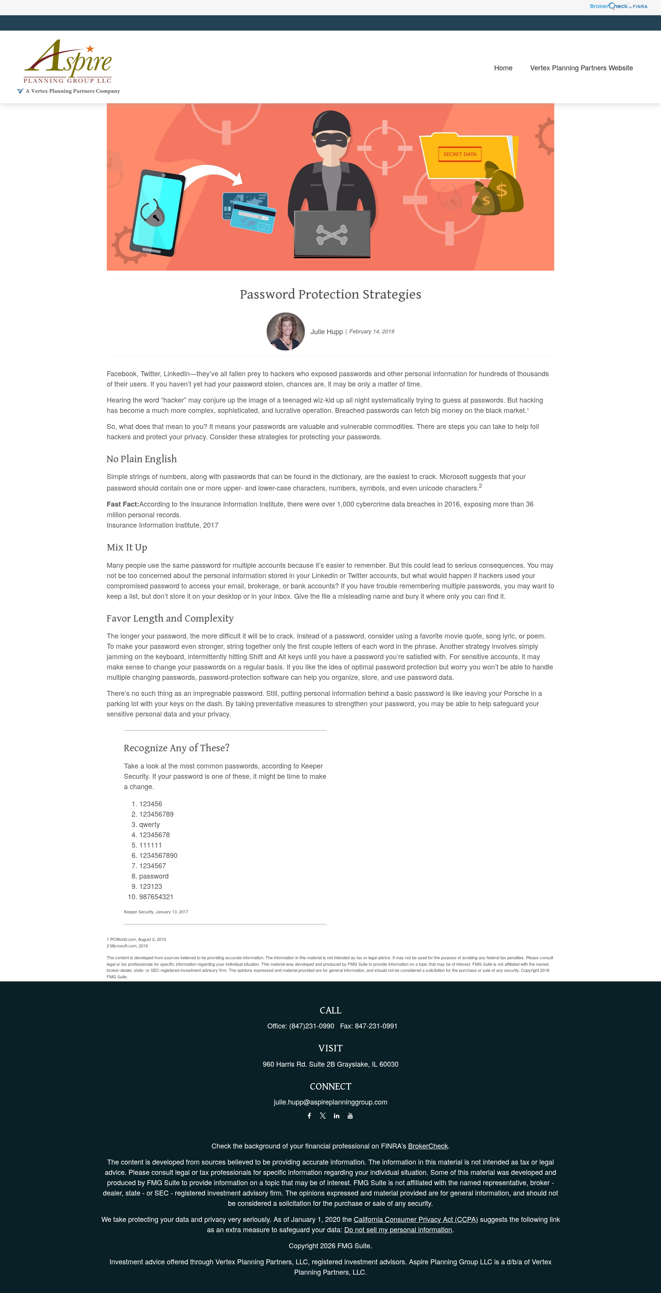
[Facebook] (309, 1116)
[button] (503, 67)
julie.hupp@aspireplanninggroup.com (330, 1101)
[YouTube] (350, 1116)
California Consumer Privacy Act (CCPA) (416, 1219)
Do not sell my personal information (398, 1229)
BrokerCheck (428, 1145)
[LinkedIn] (337, 1116)
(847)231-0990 (311, 1025)
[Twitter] (323, 1116)
